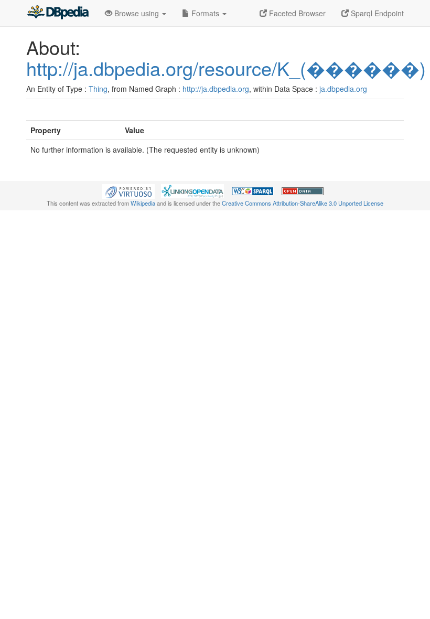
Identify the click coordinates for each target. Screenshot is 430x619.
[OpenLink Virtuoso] (128, 190)
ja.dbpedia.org (343, 88)
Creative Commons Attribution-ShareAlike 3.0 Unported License (302, 203)
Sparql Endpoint (376, 13)
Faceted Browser (296, 13)
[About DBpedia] (57, 13)
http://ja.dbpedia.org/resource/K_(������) (226, 68)
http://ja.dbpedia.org (215, 88)
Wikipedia (143, 203)
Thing (98, 88)
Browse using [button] (136, 13)
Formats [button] (205, 13)
